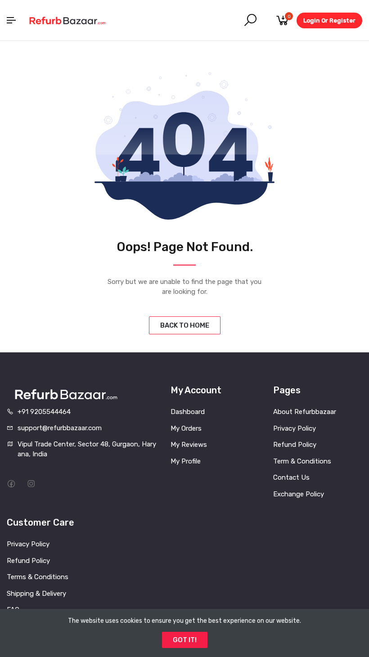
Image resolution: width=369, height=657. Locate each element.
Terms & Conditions (37, 577)
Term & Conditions (302, 461)
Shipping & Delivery (36, 594)
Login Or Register (329, 20)
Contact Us (291, 477)
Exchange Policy (298, 494)
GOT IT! (185, 640)
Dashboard (188, 412)
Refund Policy (294, 445)
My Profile (186, 461)
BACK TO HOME (184, 325)
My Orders (186, 428)
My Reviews (189, 445)
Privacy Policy (294, 428)
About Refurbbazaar (304, 412)
